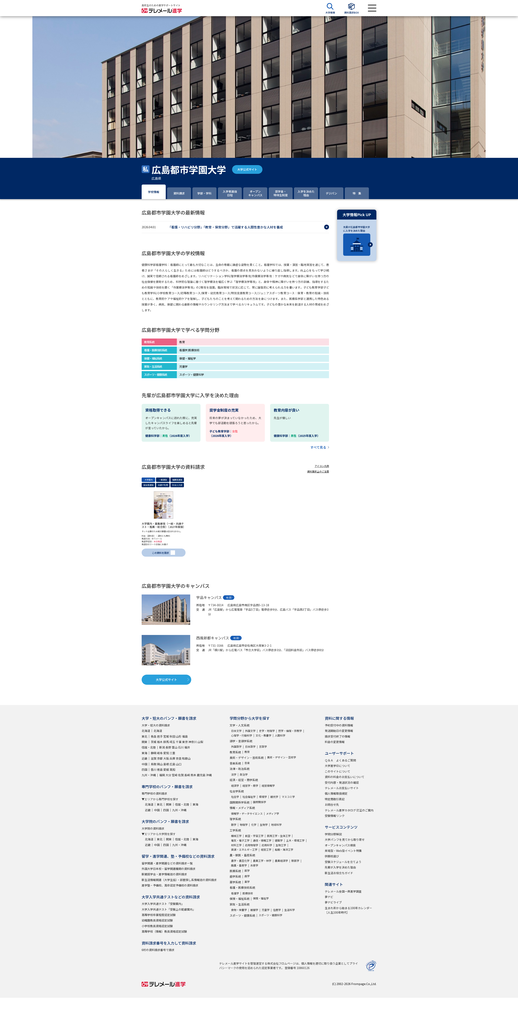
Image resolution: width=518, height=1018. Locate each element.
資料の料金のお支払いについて (344, 777)
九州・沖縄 (149, 775)
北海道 (146, 731)
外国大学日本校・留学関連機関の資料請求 (168, 869)
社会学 (235, 797)
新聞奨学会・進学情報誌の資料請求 (164, 874)
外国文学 (250, 731)
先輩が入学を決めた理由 (340, 867)
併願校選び (332, 856)
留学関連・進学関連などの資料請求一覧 (167, 863)
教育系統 (235, 752)
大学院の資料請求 (153, 828)
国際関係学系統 (239, 802)
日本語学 (250, 746)
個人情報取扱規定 (336, 793)
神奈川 (192, 742)
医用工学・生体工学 (279, 836)
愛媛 (166, 769)
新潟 (162, 747)
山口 (179, 764)
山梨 (200, 742)
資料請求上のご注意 (318, 471)
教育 (247, 752)
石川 (181, 747)
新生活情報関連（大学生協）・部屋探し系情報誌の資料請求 (179, 880)
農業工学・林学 (262, 861)
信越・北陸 (149, 747)
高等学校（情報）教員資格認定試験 (164, 931)
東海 (144, 753)
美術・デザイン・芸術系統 (247, 758)
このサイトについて (337, 771)
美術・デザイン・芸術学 (281, 757)
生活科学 (289, 910)
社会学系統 (237, 791)
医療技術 (247, 893)
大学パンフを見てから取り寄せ (345, 840)
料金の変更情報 (335, 742)
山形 (179, 736)
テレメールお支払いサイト (342, 788)
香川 (153, 769)
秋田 (172, 736)
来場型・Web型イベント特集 (343, 851)
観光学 (274, 797)
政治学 (244, 774)
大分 (168, 775)
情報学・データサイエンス (247, 813)
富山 (174, 747)
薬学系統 (235, 882)
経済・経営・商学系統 (244, 780)
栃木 (160, 742)
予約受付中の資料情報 (339, 725)
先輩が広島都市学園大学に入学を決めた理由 (356, 228)
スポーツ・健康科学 (270, 915)
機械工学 (236, 836)
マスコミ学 (288, 797)
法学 (233, 774)
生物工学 (281, 845)
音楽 (247, 763)
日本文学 (236, 731)
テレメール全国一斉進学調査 (343, 891)
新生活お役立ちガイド (339, 873)
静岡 (153, 753)
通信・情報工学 (262, 840)
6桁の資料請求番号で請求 (158, 950)
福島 (185, 736)
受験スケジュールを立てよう (343, 862)
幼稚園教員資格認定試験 (157, 920)
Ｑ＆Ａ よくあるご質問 (340, 760)
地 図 (228, 597)
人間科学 (280, 735)
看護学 (235, 893)
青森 (153, 736)
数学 (233, 825)
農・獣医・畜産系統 (242, 855)
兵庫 (172, 758)
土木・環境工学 (295, 840)
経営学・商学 (250, 786)
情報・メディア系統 (242, 808)
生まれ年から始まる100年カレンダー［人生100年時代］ (348, 910)
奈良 (179, 758)
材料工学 (236, 845)
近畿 (144, 758)
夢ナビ (329, 897)
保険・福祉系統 (239, 899)
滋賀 (153, 758)
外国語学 (236, 746)
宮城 (166, 736)
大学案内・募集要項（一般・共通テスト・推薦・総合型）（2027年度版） (164, 525)
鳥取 (153, 764)
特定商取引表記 (335, 799)
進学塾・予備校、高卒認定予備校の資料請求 (170, 885)
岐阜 (160, 753)
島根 (166, 764)
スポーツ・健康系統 (242, 915)
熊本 (193, 775)
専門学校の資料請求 (154, 793)
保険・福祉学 (261, 898)
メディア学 (272, 813)
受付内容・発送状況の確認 (342, 782)
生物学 (264, 825)
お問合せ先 (332, 805)
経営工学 (266, 849)
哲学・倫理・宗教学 (290, 731)
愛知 (166, 753)
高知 (172, 769)
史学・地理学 (267, 731)
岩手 (160, 736)
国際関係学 (259, 802)
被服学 (254, 910)
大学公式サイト (247, 169)
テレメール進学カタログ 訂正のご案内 (349, 810)
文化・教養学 (263, 735)
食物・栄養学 (239, 910)
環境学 (263, 797)
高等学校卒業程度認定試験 (159, 915)
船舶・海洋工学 (284, 849)
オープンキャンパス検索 (340, 845)
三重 (172, 753)
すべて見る (318, 447)
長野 (168, 747)
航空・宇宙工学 (254, 836)
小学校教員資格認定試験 (157, 926)
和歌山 (186, 758)
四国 (144, 769)
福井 (187, 747)
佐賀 (181, 775)
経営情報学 (268, 786)
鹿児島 (201, 775)
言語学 (263, 746)
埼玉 (172, 742)
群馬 (166, 742)
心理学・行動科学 (241, 735)
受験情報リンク (335, 816)
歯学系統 (235, 876)
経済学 (235, 786)
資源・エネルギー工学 (244, 849)
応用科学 (267, 845)
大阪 (166, 758)
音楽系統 (235, 763)
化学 (253, 825)
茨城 (153, 742)
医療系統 (235, 871)
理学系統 (235, 819)
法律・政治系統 (239, 769)
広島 (172, 764)
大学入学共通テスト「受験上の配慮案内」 (168, 909)
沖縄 (209, 775)
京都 (160, 758)
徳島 (160, 769)
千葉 (179, 742)
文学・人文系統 (239, 725)
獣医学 (295, 861)
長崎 (187, 775)
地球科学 (276, 825)
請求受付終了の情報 (337, 736)
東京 (185, 742)
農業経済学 (281, 861)
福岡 (162, 775)
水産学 (254, 865)
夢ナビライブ (333, 902)
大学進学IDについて (337, 766)
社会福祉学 (249, 797)
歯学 (247, 876)
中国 (144, 764)
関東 (144, 742)
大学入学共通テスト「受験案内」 (163, 904)
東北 (144, 736)
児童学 (266, 910)
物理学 (244, 825)
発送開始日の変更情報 (339, 731)
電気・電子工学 (240, 840)
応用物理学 (251, 845)
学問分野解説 (333, 834)
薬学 (247, 882)
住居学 (277, 910)
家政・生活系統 (239, 904)
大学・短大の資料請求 (156, 725)
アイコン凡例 (322, 466)
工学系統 (235, 830)
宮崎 (174, 775)
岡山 (160, 764)
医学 (247, 871)
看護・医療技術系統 (242, 887)
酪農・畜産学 (239, 865)
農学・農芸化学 (240, 861)
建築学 (279, 840)
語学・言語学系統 (241, 741)
